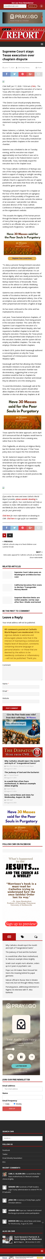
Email (4, 691)
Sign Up (32, 6)
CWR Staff (9, 800)
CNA (33, 86)
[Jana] (4, 1201)
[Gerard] (4, 1188)
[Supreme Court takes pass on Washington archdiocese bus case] (7, 575)
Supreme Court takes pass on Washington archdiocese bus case (27, 574)
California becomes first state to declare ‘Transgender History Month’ (28, 587)
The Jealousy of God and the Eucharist (21, 772)
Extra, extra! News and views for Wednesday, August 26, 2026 (19, 796)
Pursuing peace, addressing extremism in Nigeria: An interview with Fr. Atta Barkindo (22, 990)
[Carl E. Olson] (4, 1175)
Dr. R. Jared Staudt (12, 775)
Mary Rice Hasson (12, 766)
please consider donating (25, 499)
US (10, 535)
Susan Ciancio (10, 789)
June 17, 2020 (9, 67)
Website (5, 698)
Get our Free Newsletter (23, 3)
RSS (4, 1162)
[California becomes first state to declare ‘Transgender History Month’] (7, 587)
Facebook (6, 1150)
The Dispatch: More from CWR (22, 752)
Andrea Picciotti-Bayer (26, 766)
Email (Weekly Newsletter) (12, 1158)
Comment (6, 665)
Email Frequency (9, 1100)
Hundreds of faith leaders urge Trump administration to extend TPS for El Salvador (22, 1189)
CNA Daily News (24, 67)
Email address (8, 1085)
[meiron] (4, 1222)
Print (39, 67)
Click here (6, 515)
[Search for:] (22, 1138)
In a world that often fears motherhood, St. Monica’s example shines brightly (20, 783)
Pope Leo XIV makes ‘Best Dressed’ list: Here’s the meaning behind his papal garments (22, 973)
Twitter (5, 1154)
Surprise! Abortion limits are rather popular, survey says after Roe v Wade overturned (27, 599)
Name (5, 683)
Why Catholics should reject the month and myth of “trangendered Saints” (22, 762)
